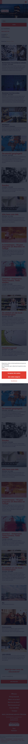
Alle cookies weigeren (14, 376)
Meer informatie (5, 368)
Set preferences (14, 380)
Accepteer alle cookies (14, 373)
